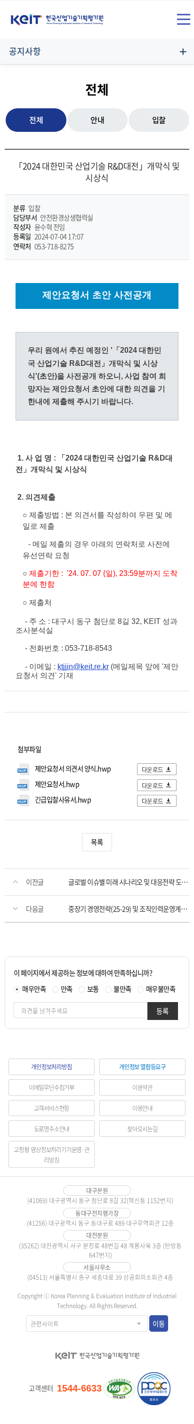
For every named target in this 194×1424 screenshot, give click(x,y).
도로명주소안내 (52, 1128)
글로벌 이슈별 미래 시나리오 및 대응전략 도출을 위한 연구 (128, 882)
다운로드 (152, 769)
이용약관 (142, 1087)
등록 (162, 1011)
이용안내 (142, 1107)
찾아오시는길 (142, 1128)
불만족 (122, 989)
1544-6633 (79, 1388)
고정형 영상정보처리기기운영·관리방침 (51, 1154)
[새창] (119, 1389)
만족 (67, 989)
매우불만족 (161, 989)
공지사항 (25, 51)
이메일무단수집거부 (51, 1087)
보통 (93, 989)
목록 (97, 842)
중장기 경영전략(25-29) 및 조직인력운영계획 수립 (128, 909)
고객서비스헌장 (52, 1107)
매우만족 (34, 989)
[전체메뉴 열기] (183, 19)
